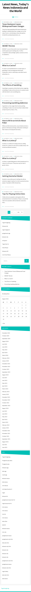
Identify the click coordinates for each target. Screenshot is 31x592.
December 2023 (6, 363)
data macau (5, 578)
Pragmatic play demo (7, 460)
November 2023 (6, 366)
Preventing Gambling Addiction (15, 103)
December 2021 (6, 430)
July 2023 (4, 377)
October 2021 (5, 436)
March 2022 (5, 422)
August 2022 (5, 408)
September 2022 (6, 405)
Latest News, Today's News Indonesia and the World (15, 8)
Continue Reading (9, 38)
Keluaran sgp (5, 467)
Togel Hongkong (6, 222)
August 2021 (5, 441)
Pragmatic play (5, 464)
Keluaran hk (5, 226)
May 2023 (4, 383)
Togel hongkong (5, 588)
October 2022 (5, 402)
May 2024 (4, 349)
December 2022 (6, 397)
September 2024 (6, 338)
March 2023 (5, 388)
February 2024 (5, 358)
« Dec (3, 323)
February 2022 (5, 425)
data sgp (4, 471)
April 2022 (4, 419)
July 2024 (4, 344)
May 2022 (4, 416)
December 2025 (6, 333)
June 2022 (4, 414)
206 (18, 212)
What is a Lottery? (9, 140)
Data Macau (5, 247)
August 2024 (5, 341)
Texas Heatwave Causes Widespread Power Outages (13, 25)
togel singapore (6, 229)
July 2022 (4, 411)
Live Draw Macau (6, 254)
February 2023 (5, 391)
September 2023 (6, 372)
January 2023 (5, 394)
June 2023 (4, 380)
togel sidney (5, 571)
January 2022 (5, 427)
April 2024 (4, 352)
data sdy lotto (5, 575)
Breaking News (18, 22)
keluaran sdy (5, 237)
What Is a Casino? (9, 65)
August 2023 (5, 374)
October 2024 (5, 335)
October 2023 (5, 369)
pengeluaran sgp (6, 233)
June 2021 (4, 447)
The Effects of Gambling (11, 85)
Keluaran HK (5, 251)
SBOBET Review (8, 46)
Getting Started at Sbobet (12, 176)
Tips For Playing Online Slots (13, 194)
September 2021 (6, 439)
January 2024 (5, 361)
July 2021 (4, 444)
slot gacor (4, 240)
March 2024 (5, 355)
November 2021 (6, 433)
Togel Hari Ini (5, 244)
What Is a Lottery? (9, 158)
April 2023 (4, 386)
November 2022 (6, 400)
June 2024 (4, 347)
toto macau (5, 510)
